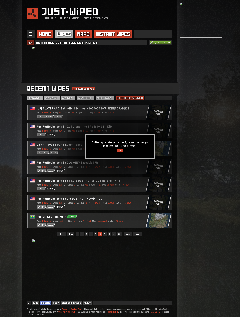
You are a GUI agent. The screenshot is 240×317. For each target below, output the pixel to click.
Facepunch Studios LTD (71, 309)
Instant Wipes (113, 34)
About (87, 303)
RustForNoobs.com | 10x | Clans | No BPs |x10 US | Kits (75, 126)
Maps (83, 34)
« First (61, 234)
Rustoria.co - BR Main (52, 216)
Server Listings (71, 303)
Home (45, 34)
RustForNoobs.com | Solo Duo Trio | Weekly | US (69, 198)
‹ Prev (70, 234)
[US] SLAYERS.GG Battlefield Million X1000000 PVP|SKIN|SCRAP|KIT (83, 108)
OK (120, 150)
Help (56, 303)
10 (119, 234)
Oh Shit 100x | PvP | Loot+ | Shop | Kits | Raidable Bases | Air (79, 144)
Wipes (64, 34)
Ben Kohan (112, 312)
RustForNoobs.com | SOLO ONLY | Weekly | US (68, 162)
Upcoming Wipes (84, 89)
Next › (128, 234)
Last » (138, 234)
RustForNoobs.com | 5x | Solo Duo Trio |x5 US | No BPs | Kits (78, 180)
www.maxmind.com (66, 312)
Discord (45, 303)
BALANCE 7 (153, 312)
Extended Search (130, 98)
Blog (35, 303)
